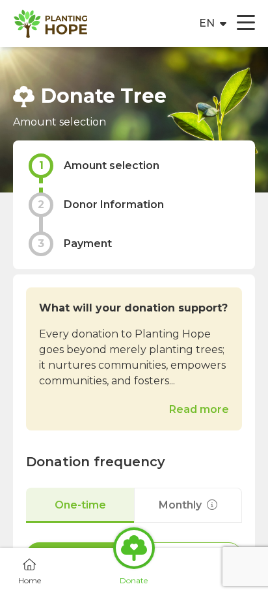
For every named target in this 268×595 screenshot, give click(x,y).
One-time (80, 505)
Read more (199, 409)
